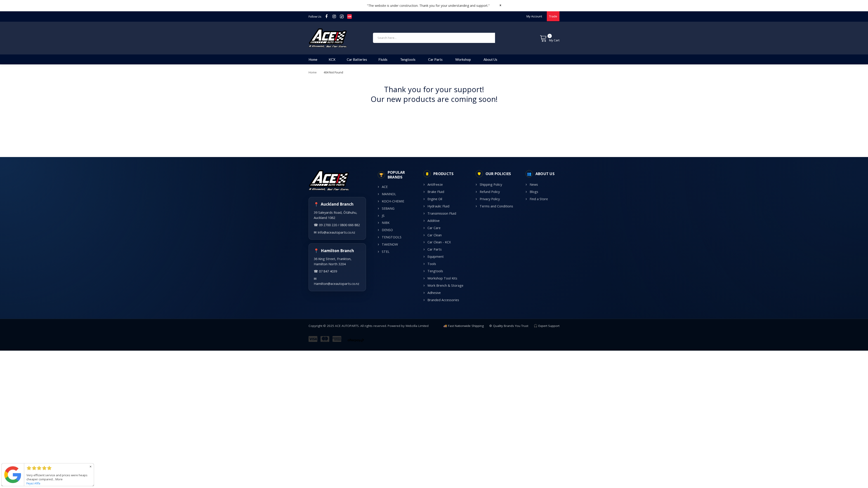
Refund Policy (490, 192)
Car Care (434, 228)
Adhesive (434, 293)
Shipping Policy (491, 184)
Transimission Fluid (441, 213)
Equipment (435, 256)
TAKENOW (390, 244)
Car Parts (434, 249)
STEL (385, 251)
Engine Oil (434, 199)
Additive (433, 220)
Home (313, 72)
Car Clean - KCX (439, 242)
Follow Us (315, 16)
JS (383, 216)
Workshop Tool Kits (442, 278)
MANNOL (389, 194)
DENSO (387, 230)
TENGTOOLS (391, 237)
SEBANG (388, 208)
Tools (431, 264)
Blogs (534, 192)
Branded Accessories (443, 300)
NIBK (385, 223)
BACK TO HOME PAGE (434, 113)
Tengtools (435, 271)
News (534, 184)
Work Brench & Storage (445, 285)
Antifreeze (435, 184)
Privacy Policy (490, 199)
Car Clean (434, 235)
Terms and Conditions (496, 206)
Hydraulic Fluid (438, 206)
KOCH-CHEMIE (393, 201)
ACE (385, 187)
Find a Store (539, 199)
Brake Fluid (435, 192)
